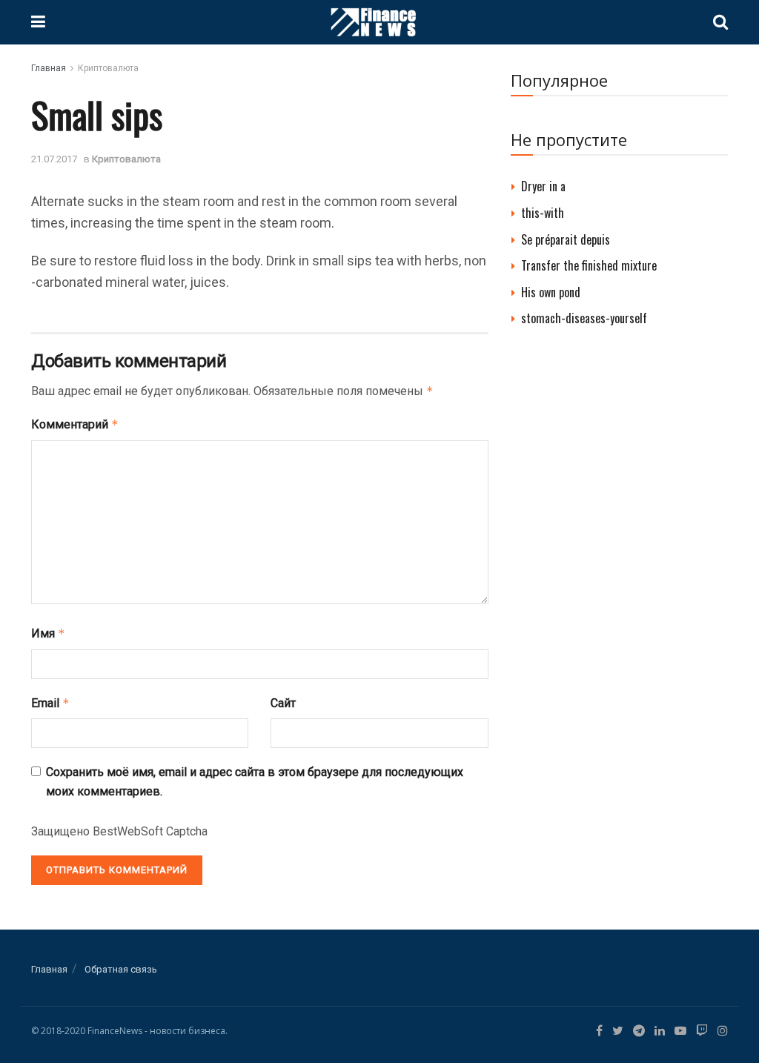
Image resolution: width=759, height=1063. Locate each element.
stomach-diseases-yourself (584, 318)
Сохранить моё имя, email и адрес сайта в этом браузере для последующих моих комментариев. (254, 781)
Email (50, 703)
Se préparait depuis (565, 239)
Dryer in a (543, 186)
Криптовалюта (108, 68)
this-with (542, 213)
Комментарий (75, 424)
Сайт (283, 703)
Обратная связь (120, 969)
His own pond (550, 292)
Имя (48, 633)
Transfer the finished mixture (589, 265)
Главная (48, 68)
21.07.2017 (54, 159)
